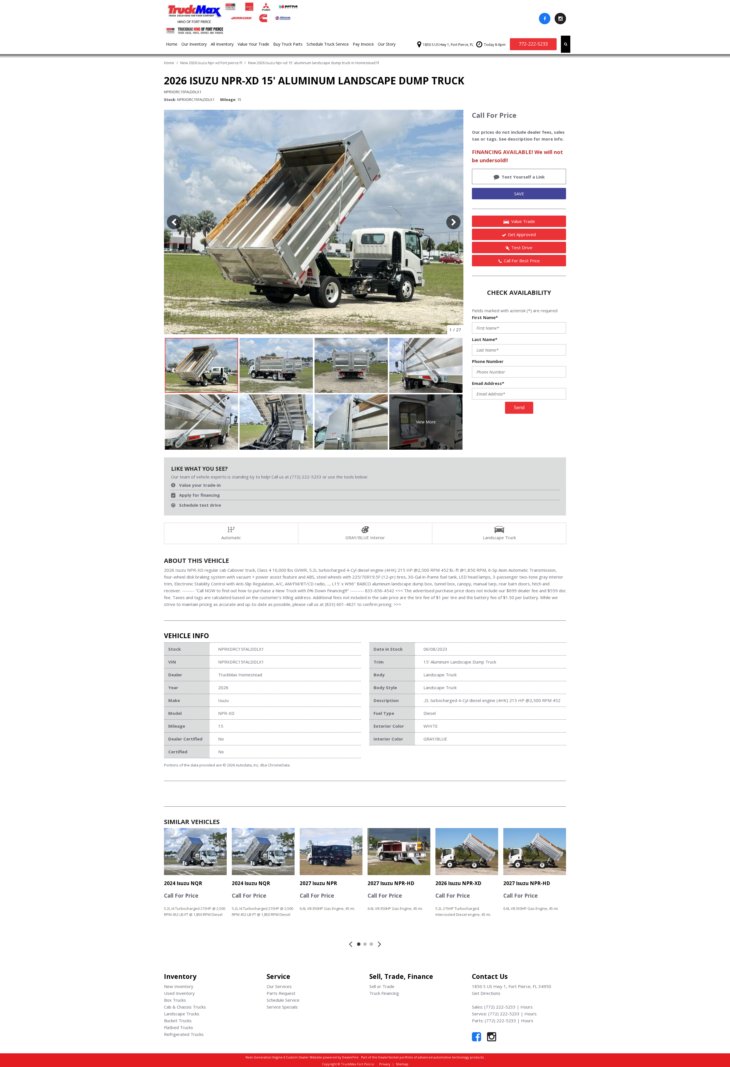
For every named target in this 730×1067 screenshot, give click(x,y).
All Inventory (222, 44)
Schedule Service (283, 1000)
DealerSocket (388, 1057)
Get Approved (522, 234)
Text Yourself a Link (523, 177)
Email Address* (488, 383)
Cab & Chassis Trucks (185, 1007)
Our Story (387, 44)
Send (519, 407)
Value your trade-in (200, 485)
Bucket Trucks (178, 1020)
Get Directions (486, 993)
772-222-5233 (533, 44)
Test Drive (521, 247)
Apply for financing (199, 495)
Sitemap (402, 1064)
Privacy (384, 1064)
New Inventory (178, 986)
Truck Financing (384, 993)
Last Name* (484, 339)
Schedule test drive (200, 505)
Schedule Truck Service (328, 44)
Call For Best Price (522, 260)
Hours (526, 1007)
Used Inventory (179, 993)
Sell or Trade (381, 986)
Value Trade (523, 221)
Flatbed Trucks (178, 1027)
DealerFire (350, 1057)
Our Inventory (194, 44)
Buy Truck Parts (288, 44)
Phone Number (488, 361)
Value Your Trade (253, 44)
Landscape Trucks (181, 1014)
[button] (565, 44)
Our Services (279, 986)
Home (171, 44)
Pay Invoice (363, 44)
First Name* (485, 317)
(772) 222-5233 (500, 1007)
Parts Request (281, 993)
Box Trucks (175, 1000)
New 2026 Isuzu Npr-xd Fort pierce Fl (211, 62)
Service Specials (282, 1007)
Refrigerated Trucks (184, 1034)
